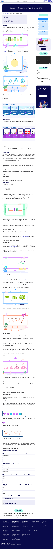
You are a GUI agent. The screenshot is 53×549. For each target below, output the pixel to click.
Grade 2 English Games (5, 535)
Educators (25, 1)
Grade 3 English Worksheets (16, 535)
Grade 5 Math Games (5, 530)
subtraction (15, 246)
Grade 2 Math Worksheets (15, 525)
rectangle (4, 51)
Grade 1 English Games (5, 534)
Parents (17, 1)
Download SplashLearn (45, 525)
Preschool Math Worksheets (16, 539)
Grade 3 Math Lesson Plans (26, 526)
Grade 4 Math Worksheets (15, 527)
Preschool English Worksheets (16, 530)
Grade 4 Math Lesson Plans (26, 527)
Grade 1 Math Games (5, 525)
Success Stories (34, 530)
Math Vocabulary (7, 13)
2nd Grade (43, 26)
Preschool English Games (5, 531)
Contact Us (43, 526)
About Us (33, 527)
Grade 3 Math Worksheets (15, 526)
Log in (45, 1)
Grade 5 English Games (5, 539)
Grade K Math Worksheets (15, 522)
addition (10, 246)
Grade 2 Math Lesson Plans (26, 525)
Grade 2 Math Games (5, 526)
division (25, 279)
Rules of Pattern (6, 17)
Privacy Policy (8, 543)
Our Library (32, 1)
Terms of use (3, 543)
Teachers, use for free (43, 97)
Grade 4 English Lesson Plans (26, 535)
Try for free (43, 48)
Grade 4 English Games (5, 538)
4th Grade (43, 31)
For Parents (33, 522)
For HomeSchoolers (35, 525)
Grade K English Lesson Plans (26, 530)
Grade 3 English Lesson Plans (26, 534)
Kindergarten (43, 21)
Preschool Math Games (5, 522)
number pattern (26, 236)
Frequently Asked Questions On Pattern (10, 22)
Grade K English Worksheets (16, 531)
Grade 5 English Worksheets (16, 538)
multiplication (20, 279)
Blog (32, 526)
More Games (5, 115)
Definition (5, 16)
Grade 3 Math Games (5, 527)
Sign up (50, 1)
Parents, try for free (43, 95)
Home (3, 13)
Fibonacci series (23, 337)
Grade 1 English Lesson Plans (26, 531)
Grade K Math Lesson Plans (26, 522)
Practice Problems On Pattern (8, 21)
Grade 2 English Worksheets (16, 534)
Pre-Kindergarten (43, 18)
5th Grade (43, 34)
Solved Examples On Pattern (8, 20)
